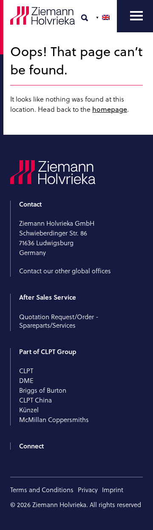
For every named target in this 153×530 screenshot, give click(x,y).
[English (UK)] (103, 17)
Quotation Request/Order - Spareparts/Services (59, 321)
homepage (109, 109)
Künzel (29, 409)
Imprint (112, 489)
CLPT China (35, 400)
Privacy (88, 489)
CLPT (26, 370)
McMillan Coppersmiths (54, 419)
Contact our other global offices (65, 270)
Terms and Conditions (42, 489)
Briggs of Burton (42, 390)
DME (26, 380)
